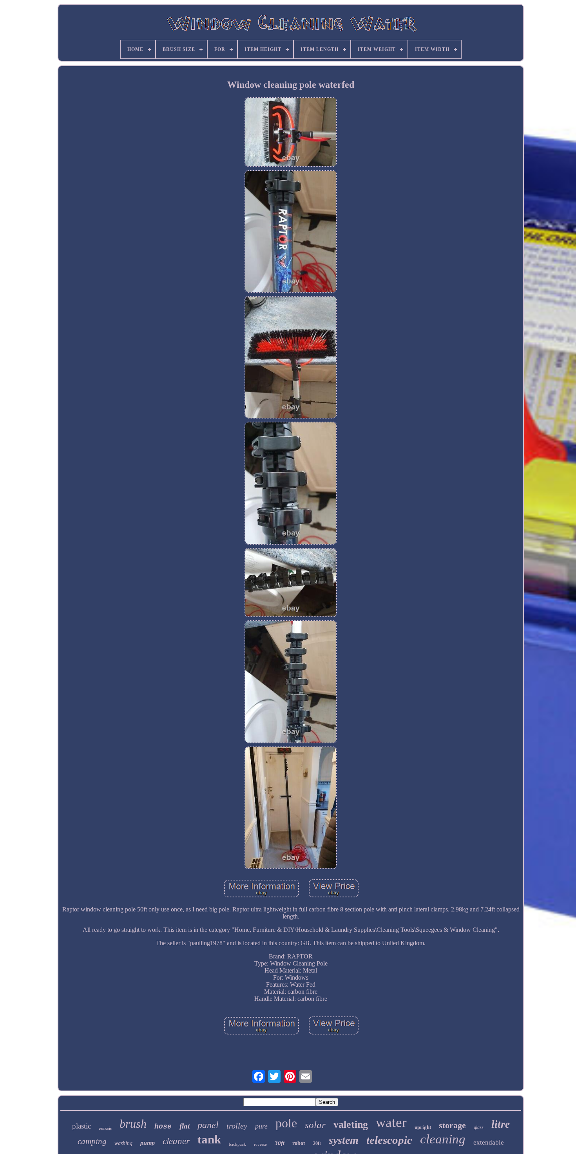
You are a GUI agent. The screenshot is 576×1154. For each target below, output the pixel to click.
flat (184, 1126)
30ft (279, 1143)
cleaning (443, 1139)
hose (163, 1126)
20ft (317, 1143)
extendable (488, 1142)
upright (423, 1127)
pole (286, 1123)
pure (261, 1126)
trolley (236, 1125)
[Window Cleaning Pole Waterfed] (290, 132)
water (391, 1122)
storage (452, 1125)
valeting (350, 1124)
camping (92, 1141)
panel (208, 1125)
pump (147, 1143)
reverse (260, 1144)
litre (500, 1124)
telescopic (389, 1140)
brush (133, 1123)
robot (298, 1143)
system (344, 1140)
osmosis (105, 1128)
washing (123, 1143)
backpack (237, 1144)
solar (315, 1125)
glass (479, 1127)
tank (209, 1139)
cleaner (176, 1141)
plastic (81, 1126)
